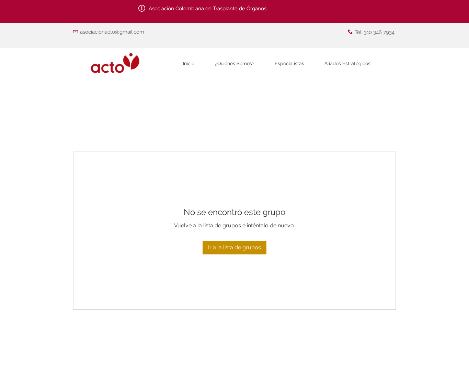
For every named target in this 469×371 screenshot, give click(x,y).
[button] (289, 63)
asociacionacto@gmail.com (112, 32)
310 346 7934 (379, 32)
